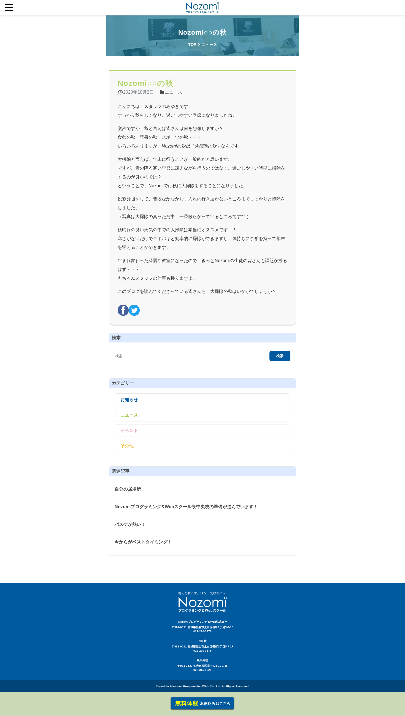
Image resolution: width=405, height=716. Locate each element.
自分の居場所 (128, 489)
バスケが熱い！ (130, 524)
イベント (129, 430)
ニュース (129, 415)
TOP (192, 44)
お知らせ (129, 399)
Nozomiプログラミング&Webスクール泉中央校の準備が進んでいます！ (186, 506)
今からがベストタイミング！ (143, 542)
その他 (127, 445)
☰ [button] (8, 8)
